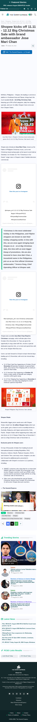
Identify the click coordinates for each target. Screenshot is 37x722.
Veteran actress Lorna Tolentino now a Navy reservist (23, 570)
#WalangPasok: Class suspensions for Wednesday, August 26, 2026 (17, 634)
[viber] (24, 693)
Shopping (8, 21)
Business (10, 513)
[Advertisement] (18, 73)
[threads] (35, 8)
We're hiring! (18, 705)
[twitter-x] (13, 693)
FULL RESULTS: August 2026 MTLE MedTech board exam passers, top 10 (19, 624)
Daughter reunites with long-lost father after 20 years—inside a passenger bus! (21, 594)
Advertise (18, 700)
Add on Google (17, 52)
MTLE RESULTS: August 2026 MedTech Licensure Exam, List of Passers (18, 629)
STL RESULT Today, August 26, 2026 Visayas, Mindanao (18, 642)
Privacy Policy (26, 715)
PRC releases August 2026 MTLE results (16, 5)
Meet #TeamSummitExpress (18, 702)
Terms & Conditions (13, 715)
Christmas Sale (19, 513)
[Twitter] (12, 524)
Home (2, 21)
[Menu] (2, 14)
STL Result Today (26, 656)
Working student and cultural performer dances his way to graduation (20, 605)
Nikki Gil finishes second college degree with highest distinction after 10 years (23, 582)
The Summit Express (20, 223)
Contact (26, 713)
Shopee (15, 515)
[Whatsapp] (16, 524)
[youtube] (27, 693)
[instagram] (31, 8)
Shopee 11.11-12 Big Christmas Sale (12, 518)
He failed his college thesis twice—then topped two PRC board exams (17, 560)
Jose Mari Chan (6, 515)
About (18, 713)
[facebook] (9, 693)
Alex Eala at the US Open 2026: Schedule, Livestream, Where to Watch (18, 638)
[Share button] (20, 524)
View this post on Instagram (18, 191)
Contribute (18, 698)
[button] (30, 15)
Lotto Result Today (8, 656)
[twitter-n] (28, 8)
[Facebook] (8, 524)
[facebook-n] (24, 8)
